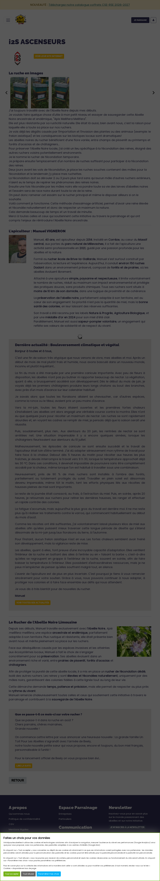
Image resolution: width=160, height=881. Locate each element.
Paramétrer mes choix (48, 874)
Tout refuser (28, 874)
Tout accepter (11, 874)
